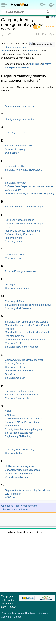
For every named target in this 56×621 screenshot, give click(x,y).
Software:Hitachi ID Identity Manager (24, 206)
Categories (7, 505)
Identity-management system (20, 106)
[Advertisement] (28, 564)
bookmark (49, 26)
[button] (42, 44)
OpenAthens (11, 374)
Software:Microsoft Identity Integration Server (28, 305)
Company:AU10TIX (15, 132)
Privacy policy (8, 613)
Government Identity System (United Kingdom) (29, 193)
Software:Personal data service (21, 394)
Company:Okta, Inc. (15, 363)
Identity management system (20, 119)
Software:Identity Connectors (20, 234)
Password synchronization (19, 391)
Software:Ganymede (16, 183)
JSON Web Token (14, 254)
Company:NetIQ (13, 343)
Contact (18, 616)
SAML (8, 411)
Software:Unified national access (22, 470)
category (34, 64)
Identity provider (13, 238)
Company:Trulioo (14, 453)
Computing (32, 50)
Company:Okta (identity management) (25, 360)
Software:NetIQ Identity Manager (22, 346)
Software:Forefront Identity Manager (24, 169)
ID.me (8, 227)
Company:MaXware (15, 301)
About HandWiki (27, 613)
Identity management (26, 505)
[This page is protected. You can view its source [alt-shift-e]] (37, 34)
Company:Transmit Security (19, 449)
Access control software (15, 509)
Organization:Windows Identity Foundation (27, 490)
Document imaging (15, 149)
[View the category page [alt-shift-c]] (2, 34)
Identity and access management (22, 230)
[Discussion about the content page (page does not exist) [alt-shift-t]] (9, 34)
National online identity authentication (25, 339)
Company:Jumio (13, 258)
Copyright (6, 616)
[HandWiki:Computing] (31, 44)
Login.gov (10, 284)
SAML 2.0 (10, 415)
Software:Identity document (19, 145)
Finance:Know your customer (20, 271)
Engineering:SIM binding (18, 436)
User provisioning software (19, 473)
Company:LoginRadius (17, 288)
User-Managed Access (17, 477)
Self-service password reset (19, 433)
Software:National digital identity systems (26, 321)
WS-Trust (10, 497)
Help (52, 17)
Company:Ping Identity (17, 398)
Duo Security (12, 153)
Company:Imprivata (15, 241)
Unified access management (20, 466)
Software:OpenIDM (15, 378)
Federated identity (14, 166)
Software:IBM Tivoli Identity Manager (24, 223)
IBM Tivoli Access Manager (19, 220)
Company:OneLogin (15, 367)
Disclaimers (44, 613)
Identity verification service (19, 370)
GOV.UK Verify (13, 190)
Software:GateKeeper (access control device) (29, 186)
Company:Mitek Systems (18, 308)
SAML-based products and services (24, 418)
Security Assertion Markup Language (24, 429)
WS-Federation (13, 494)
